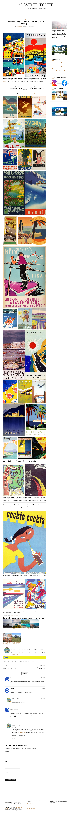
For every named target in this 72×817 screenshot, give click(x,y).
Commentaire (8, 751)
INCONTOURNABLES (35, 14)
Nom (6, 761)
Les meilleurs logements (58, 70)
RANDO (57, 14)
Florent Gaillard (19, 26)
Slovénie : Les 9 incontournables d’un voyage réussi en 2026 (34, 630)
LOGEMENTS (18, 14)
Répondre (43, 677)
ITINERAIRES (25, 14)
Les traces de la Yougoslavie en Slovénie (30, 93)
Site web (6, 772)
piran (12, 661)
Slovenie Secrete (36, 5)
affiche (5, 661)
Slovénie (24, 19)
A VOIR (4, 14)
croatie (9, 661)
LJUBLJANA (11, 14)
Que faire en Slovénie (21, 652)
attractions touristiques (39, 79)
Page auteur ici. (13, 804)
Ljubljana (62, 32)
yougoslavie (33, 661)
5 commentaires (31, 26)
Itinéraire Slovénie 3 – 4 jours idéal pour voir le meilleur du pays (16, 630)
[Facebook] (7, 657)
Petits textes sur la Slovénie (6, 629)
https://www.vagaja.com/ (16, 615)
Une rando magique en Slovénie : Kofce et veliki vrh (16, 643)
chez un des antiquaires (21, 732)
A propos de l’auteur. (14, 654)
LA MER (52, 14)
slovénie (20, 661)
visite (28, 661)
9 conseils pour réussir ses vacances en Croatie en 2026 (25, 630)
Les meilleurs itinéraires (31, 803)
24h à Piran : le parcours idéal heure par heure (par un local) (7, 643)
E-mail (6, 766)
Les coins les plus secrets (31, 806)
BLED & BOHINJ (45, 14)
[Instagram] (5, 657)
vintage (24, 661)
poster (16, 661)
